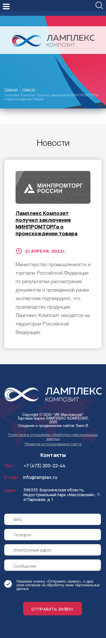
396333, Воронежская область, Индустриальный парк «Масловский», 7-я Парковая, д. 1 (62, 494)
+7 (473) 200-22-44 (44, 466)
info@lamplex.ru (40, 477)
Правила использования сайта (53, 444)
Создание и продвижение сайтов (46, 426)
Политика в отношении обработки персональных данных (53, 436)
